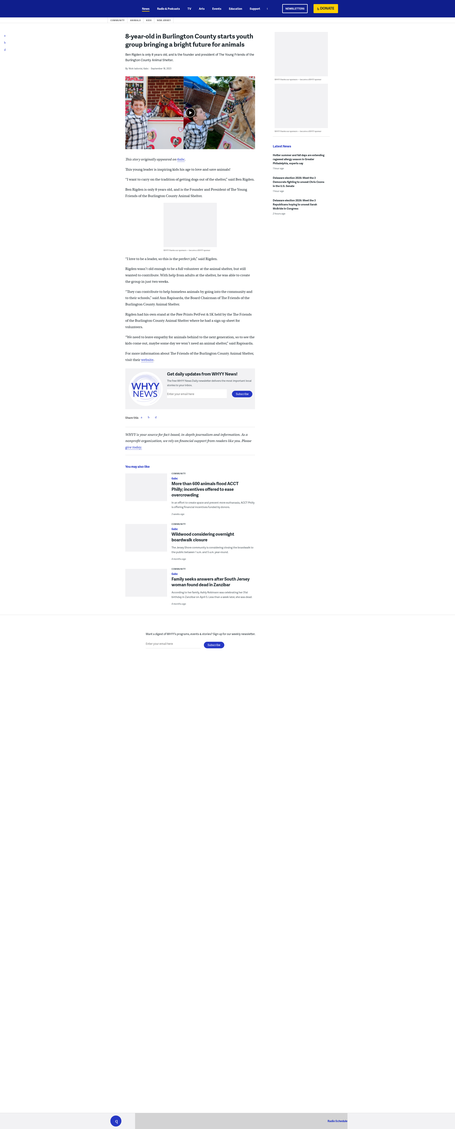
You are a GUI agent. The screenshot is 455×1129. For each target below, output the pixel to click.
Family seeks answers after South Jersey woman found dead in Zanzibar (211, 581)
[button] (115, 1121)
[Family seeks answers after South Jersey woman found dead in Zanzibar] (146, 585)
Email (155, 417)
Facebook (141, 417)
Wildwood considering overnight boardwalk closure (203, 537)
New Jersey (164, 20)
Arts (202, 9)
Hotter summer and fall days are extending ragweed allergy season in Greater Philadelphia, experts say (298, 159)
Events (216, 9)
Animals (135, 20)
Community (117, 20)
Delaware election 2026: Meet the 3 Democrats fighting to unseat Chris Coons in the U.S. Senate (298, 182)
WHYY (120, 8)
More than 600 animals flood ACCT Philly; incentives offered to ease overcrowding (205, 489)
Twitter (148, 417)
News (145, 9)
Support (255, 9)
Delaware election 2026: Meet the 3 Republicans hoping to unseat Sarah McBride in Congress (295, 204)
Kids (148, 20)
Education (235, 9)
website (147, 360)
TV (189, 9)
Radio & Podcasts (168, 9)
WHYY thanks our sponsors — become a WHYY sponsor (187, 250)
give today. (133, 447)
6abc (181, 159)
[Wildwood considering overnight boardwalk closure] (146, 540)
